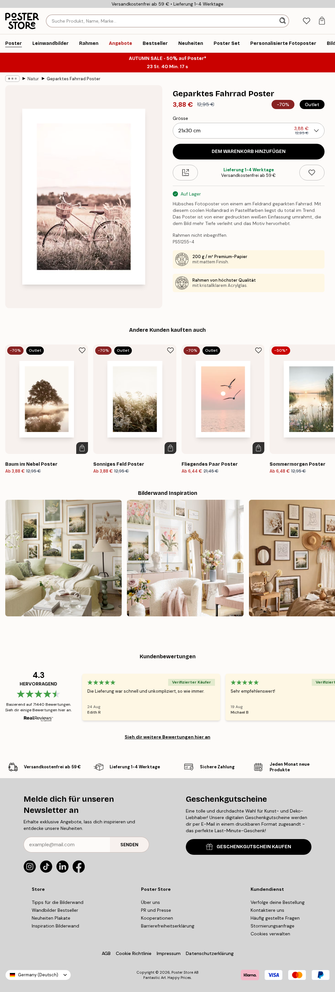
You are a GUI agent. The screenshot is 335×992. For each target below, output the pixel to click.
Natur (33, 79)
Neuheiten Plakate (51, 918)
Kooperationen (157, 918)
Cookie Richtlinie (133, 953)
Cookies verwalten (270, 934)
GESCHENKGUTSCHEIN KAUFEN (254, 847)
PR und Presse (156, 910)
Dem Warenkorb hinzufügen (249, 151)
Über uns (150, 902)
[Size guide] (185, 172)
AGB (106, 953)
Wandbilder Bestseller (55, 910)
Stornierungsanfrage (272, 926)
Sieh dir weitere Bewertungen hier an (167, 737)
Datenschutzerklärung (210, 953)
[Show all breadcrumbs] (12, 78)
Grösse (180, 118)
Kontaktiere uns (267, 910)
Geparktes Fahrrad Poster (73, 79)
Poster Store (182, 972)
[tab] (306, 21)
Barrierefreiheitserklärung (167, 926)
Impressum (169, 953)
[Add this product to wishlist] (312, 172)
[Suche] (283, 21)
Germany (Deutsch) (38, 975)
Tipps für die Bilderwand (57, 902)
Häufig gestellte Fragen (275, 918)
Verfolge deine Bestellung (278, 902)
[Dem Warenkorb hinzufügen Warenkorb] (82, 448)
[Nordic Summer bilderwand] (63, 558)
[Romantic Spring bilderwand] (185, 558)
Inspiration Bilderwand (55, 926)
